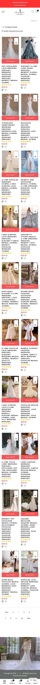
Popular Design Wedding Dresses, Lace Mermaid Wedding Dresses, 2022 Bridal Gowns (29, 411)
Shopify (24, 676)
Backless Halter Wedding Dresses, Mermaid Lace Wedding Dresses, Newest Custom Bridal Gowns (29, 131)
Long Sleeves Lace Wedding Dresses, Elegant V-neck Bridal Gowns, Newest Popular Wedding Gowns (10, 243)
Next (29, 618)
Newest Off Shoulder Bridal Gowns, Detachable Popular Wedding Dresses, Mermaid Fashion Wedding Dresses (10, 529)
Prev (6, 612)
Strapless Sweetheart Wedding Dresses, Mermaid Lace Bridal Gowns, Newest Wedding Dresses (10, 131)
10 (22, 618)
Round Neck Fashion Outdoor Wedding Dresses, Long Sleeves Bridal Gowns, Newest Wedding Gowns (29, 300)
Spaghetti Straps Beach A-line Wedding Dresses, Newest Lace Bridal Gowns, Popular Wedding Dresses (29, 243)
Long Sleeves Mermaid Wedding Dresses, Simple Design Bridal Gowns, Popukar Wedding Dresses (29, 470)
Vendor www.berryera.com (13, 31)
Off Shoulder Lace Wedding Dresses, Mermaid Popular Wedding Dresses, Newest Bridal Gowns (10, 74)
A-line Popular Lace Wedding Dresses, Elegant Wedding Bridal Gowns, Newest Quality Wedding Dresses (10, 356)
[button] (6, 85)
